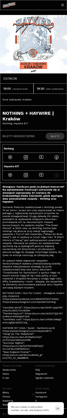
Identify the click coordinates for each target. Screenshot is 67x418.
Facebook (40, 392)
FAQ (37, 369)
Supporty (7, 400)
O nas (5, 378)
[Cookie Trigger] (33, 394)
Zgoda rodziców (44, 378)
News (5, 373)
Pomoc (6, 396)
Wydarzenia (9, 369)
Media (5, 404)
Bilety (5, 392)
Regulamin (41, 373)
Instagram (41, 396)
